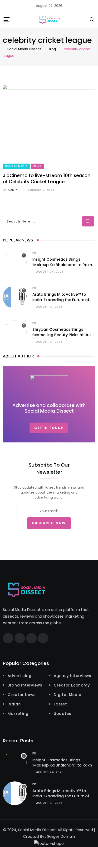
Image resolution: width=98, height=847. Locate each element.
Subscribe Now (49, 523)
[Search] (92, 19)
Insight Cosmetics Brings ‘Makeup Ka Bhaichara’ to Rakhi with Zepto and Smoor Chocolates (62, 267)
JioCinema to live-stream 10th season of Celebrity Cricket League (46, 178)
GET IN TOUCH (49, 427)
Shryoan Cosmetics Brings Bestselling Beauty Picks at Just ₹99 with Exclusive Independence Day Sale (62, 337)
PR (34, 253)
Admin (13, 190)
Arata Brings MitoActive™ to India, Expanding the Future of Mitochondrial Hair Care (60, 300)
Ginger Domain (61, 836)
